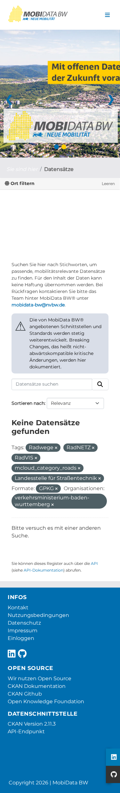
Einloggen (21, 638)
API (94, 563)
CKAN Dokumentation (37, 686)
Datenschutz (24, 623)
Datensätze (59, 169)
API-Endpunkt (26, 731)
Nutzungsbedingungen (38, 615)
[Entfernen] (56, 448)
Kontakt (18, 607)
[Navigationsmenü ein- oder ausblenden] (107, 15)
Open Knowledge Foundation (46, 701)
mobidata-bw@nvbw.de (38, 305)
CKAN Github (25, 694)
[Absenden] (100, 384)
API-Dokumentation (43, 570)
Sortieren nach (28, 403)
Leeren (108, 183)
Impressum (22, 630)
